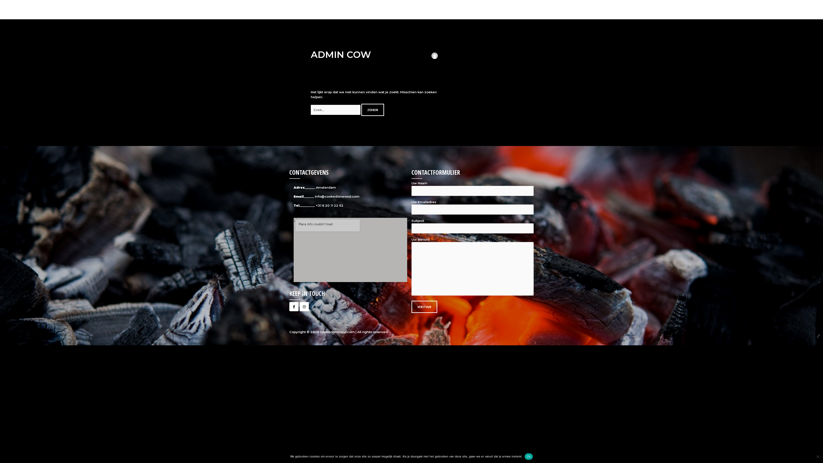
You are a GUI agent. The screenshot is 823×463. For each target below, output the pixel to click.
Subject (418, 221)
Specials (480, 10)
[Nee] (817, 456)
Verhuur (504, 10)
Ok (529, 456)
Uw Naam (419, 183)
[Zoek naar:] (336, 110)
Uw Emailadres (424, 202)
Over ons (459, 10)
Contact (523, 10)
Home (441, 10)
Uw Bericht (421, 240)
